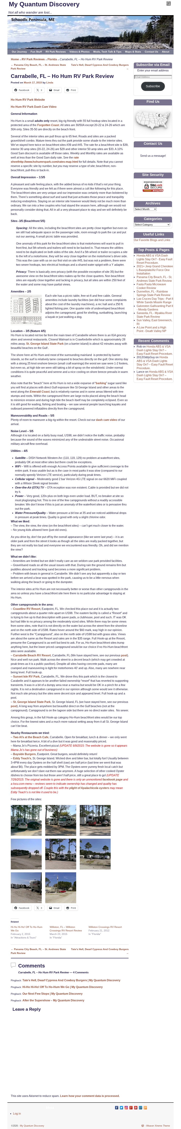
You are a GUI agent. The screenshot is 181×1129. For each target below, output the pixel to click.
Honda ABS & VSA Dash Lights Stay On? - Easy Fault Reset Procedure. (154, 259)
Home (15, 59)
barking (101, 383)
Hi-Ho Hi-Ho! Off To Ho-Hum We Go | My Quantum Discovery (62, 986)
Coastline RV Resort (26, 608)
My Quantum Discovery (44, 4)
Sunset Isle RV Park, (26, 676)
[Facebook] (116, 1107)
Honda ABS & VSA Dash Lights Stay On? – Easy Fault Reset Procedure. (155, 350)
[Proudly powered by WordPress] (142, 1125)
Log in (17, 1113)
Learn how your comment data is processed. (90, 1095)
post (124, 655)
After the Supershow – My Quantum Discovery (53, 1000)
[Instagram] (126, 1107)
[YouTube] (136, 1107)
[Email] (140, 1107)
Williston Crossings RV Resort (105, 927)
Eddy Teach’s (22, 758)
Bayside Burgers (24, 754)
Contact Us (151, 51)
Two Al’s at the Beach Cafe (30, 737)
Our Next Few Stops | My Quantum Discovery (52, 993)
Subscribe (153, 86)
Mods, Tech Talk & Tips (107, 51)
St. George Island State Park (45, 343)
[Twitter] (121, 1107)
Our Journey (19, 51)
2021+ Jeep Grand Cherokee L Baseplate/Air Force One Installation (155, 270)
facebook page (112, 779)
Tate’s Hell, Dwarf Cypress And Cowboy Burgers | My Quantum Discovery (71, 980)
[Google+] (131, 1107)
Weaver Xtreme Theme (158, 1125)
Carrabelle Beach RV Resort (32, 655)
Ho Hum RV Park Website (28, 99)
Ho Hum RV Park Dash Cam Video (34, 106)
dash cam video (106, 419)
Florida (52, 59)
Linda (49, 82)
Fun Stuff (36, 51)
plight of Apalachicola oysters (89, 787)
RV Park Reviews (56, 51)
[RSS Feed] (145, 1107)
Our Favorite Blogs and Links (152, 240)
